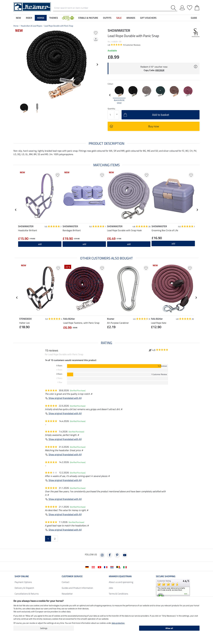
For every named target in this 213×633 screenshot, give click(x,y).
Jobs (111, 588)
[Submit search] (174, 8)
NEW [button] (18, 18)
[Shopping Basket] (197, 7)
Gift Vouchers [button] (148, 18)
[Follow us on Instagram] (102, 555)
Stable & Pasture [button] (88, 18)
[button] (68, 18)
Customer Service (72, 576)
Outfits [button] (107, 18)
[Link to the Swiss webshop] (100, 567)
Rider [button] (29, 18)
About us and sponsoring (121, 582)
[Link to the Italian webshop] (125, 567)
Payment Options (23, 582)
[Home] (32, 6)
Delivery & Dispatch (24, 588)
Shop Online (22, 576)
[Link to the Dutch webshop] (112, 567)
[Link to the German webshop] (87, 567)
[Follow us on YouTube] (125, 555)
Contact (65, 582)
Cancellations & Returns (27, 593)
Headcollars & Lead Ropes (31, 25)
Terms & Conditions (118, 593)
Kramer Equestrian (120, 576)
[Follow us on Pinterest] (117, 555)
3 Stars (59, 374)
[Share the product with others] (95, 39)
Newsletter (67, 593)
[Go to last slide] (15, 209)
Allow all (169, 628)
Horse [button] (40, 18)
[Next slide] (97, 64)
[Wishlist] (189, 7)
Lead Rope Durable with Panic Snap (58, 25)
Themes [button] (53, 18)
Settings (43, 628)
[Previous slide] (15, 64)
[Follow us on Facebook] (110, 555)
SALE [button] (119, 18)
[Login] (182, 7)
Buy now (153, 126)
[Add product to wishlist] (95, 32)
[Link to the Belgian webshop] (119, 567)
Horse (15, 25)
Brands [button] (130, 18)
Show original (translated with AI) (65, 398)
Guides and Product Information (77, 588)
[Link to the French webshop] (106, 567)
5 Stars (59, 365)
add (40, 244)
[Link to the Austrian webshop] (94, 567)
